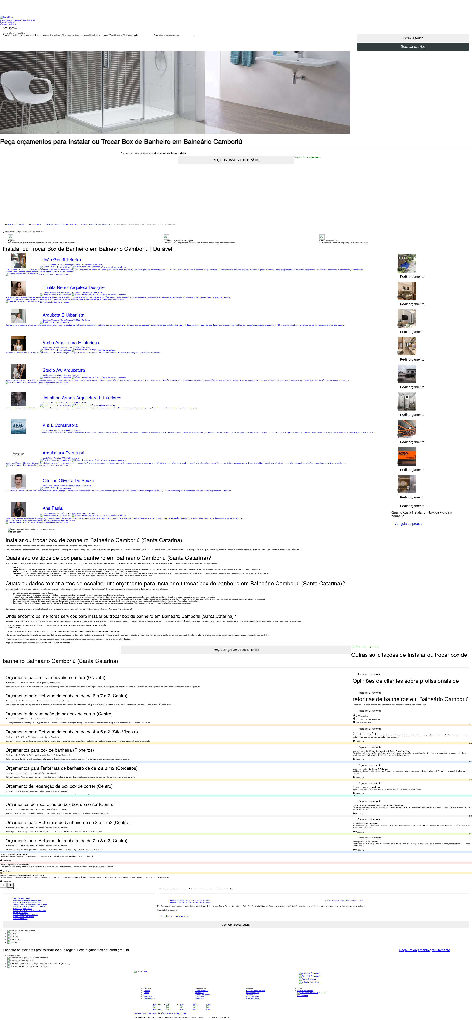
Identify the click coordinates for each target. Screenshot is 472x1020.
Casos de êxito (252, 997)
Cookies (184, 1013)
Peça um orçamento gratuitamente (424, 950)
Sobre (146, 993)
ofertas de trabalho (8, 24)
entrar (3, 20)
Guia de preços (252, 999)
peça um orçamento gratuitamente (20, 20)
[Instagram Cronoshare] (310, 973)
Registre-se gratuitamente (175, 915)
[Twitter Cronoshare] (308, 979)
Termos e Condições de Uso (146, 1013)
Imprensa (148, 997)
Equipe (147, 991)
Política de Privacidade (169, 1013)
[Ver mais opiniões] (10, 885)
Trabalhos (199, 993)
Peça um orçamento (369, 674)
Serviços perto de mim (255, 991)
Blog (146, 995)
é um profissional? (7, 22)
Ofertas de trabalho (203, 995)
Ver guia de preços (408, 524)
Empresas (199, 999)
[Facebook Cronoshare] (310, 976)
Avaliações (250, 995)
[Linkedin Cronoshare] (309, 982)
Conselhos (199, 997)
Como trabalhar (201, 991)
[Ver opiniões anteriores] (3, 885)
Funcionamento (252, 993)
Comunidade (149, 999)
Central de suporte (305, 991)
